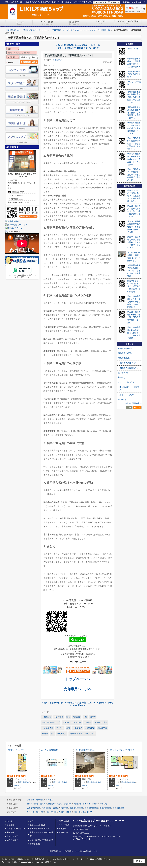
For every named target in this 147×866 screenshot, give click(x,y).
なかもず (30, 812)
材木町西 (86, 804)
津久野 (69, 812)
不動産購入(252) (124, 353)
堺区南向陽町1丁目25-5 (84, 750)
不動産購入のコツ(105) (127, 363)
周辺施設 (62, 828)
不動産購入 (57, 60)
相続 (52, 733)
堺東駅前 (77, 717)
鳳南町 (59, 804)
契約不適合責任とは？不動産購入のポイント (69, 55)
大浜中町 (68, 804)
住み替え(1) (123, 373)
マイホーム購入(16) (126, 382)
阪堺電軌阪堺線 (33, 808)
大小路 (61, 812)
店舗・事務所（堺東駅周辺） (42, 840)
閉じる (139, 861)
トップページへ (77, 679)
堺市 (68, 717)
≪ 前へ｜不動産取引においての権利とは (73, 45)
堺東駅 (16, 785)
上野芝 (89, 812)
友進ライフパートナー (71, 722)
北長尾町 (63, 782)
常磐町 (95, 804)
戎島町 (43, 804)
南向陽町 (97, 782)
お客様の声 (63, 832)
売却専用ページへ (78, 689)
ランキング (59, 717)
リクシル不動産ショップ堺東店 (82, 733)
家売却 (45, 733)
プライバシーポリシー (16, 828)
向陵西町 (77, 804)
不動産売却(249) (124, 348)
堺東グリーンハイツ (15, 750)
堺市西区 (40, 800)
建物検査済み (35, 844)
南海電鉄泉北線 (91, 808)
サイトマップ (12, 836)
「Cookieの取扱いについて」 (29, 862)
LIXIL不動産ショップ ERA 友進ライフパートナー (98, 820)
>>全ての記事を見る (133, 403)
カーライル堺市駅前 (49, 750)
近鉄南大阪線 (105, 808)
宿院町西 (131, 782)
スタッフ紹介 (64, 825)
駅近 (31, 821)
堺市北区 (56, 782)
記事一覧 (95, 45)
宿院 (47, 812)
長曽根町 (103, 804)
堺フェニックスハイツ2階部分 (121, 750)
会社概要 (10, 825)
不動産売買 (102, 728)
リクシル (60, 728)
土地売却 (87, 722)
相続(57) (121, 377)
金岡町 (29, 804)
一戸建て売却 (47, 728)
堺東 (68, 728)
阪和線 (56, 808)
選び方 (93, 717)
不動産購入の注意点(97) (128, 368)
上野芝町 (51, 804)
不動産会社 (46, 717)
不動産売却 (90, 728)
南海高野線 (46, 808)
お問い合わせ (64, 821)
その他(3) (122, 399)
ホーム (9, 821)
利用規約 (10, 832)
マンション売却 (100, 722)
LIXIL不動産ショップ (51, 722)
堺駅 (118, 785)
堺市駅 (50, 785)
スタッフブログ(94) (126, 395)
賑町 (28, 782)
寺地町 (54, 812)
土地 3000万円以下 (38, 825)
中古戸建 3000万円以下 (39, 828)
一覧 (85, 717)
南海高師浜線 (118, 808)
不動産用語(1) (123, 358)
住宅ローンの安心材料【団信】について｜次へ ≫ (78, 48)
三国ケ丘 (77, 812)
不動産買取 (61, 733)
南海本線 (64, 808)
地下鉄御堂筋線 (76, 808)
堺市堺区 (22, 782)
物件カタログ (12, 840)
